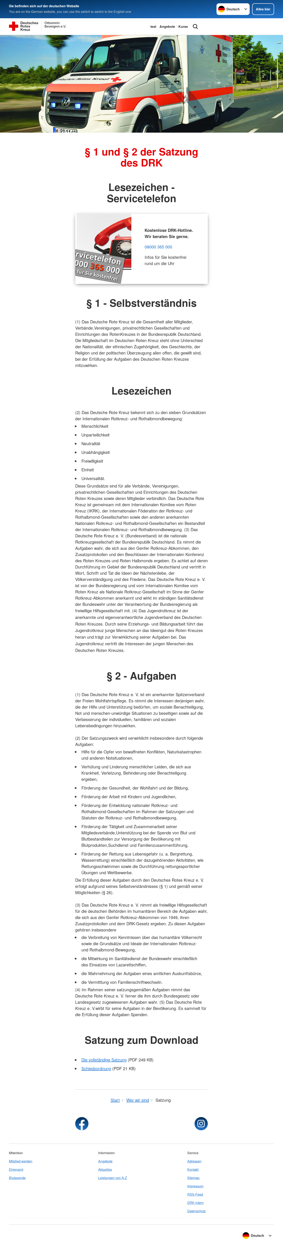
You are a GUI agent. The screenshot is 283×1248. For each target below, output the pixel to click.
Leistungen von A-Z (112, 1177)
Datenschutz (196, 1211)
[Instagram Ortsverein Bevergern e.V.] (201, 1123)
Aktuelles (105, 1169)
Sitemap (193, 1177)
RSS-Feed (195, 1194)
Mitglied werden (20, 1161)
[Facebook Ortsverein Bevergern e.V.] (81, 1123)
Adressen (194, 1161)
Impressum (195, 1186)
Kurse (183, 26)
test (153, 26)
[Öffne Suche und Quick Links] (195, 26)
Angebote (167, 26)
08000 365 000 (158, 247)
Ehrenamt (16, 1169)
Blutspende (17, 1177)
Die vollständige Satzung (104, 1060)
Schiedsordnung (96, 1068)
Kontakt (192, 1169)
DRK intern (195, 1202)
